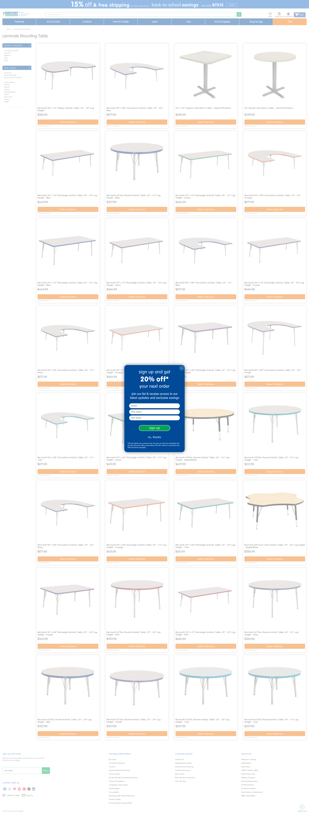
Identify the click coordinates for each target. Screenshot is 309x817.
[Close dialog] (181, 368)
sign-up (154, 428)
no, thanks (154, 437)
